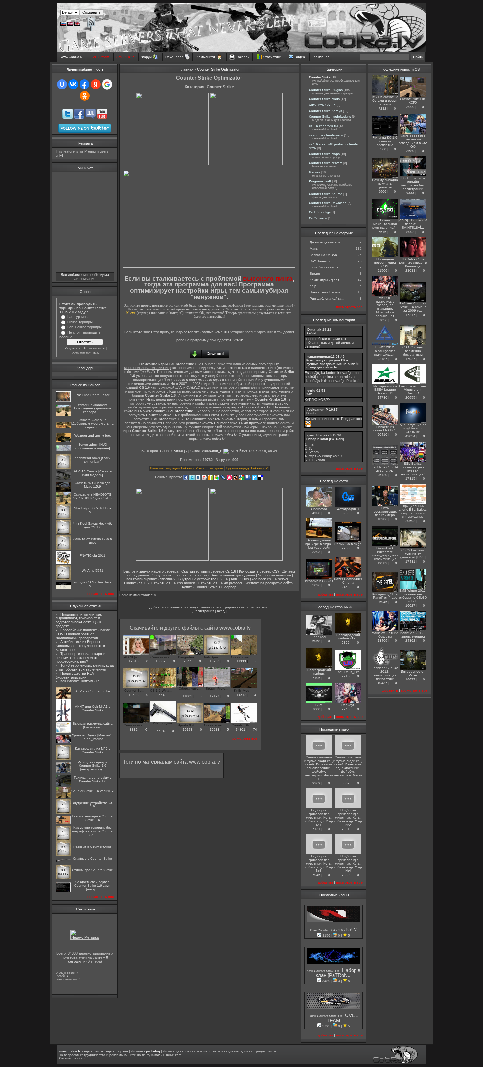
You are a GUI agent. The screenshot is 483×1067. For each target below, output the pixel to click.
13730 (214, 661)
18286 (382, 519)
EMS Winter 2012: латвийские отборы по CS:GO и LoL (413, 596)
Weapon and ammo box (92, 435)
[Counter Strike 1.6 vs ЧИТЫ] (63, 797)
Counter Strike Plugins (326, 90)
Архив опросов (94, 348)
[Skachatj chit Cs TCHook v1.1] (63, 518)
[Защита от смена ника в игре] (63, 549)
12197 (214, 696)
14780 (382, 397)
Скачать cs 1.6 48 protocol (220, 583)
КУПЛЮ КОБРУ (317, 400)
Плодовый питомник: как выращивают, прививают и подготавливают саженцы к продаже (79, 620)
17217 (410, 315)
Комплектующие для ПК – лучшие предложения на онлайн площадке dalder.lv (332, 363)
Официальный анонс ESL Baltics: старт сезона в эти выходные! (413, 511)
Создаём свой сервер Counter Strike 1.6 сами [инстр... (92, 885)
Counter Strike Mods (324, 99)
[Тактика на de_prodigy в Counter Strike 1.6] (63, 785)
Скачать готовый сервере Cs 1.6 (208, 571)
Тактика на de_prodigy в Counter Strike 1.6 (92, 779)
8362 (346, 783)
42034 (410, 436)
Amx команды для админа (233, 575)
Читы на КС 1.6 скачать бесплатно (385, 141)
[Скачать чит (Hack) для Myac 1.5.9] (63, 490)
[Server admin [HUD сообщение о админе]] (63, 449)
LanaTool (319, 636)
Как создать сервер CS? (259, 571)
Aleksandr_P (212, 451)
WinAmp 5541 (92, 570)
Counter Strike (171, 451)
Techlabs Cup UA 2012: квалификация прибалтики (385, 673)
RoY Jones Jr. (320, 261)
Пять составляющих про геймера (385, 511)
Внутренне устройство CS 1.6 (92, 804)
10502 (161, 661)
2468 (346, 587)
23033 (410, 270)
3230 (346, 513)
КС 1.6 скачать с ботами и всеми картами (385, 100)
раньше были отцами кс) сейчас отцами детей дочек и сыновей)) (329, 342)
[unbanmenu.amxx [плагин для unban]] (63, 468)
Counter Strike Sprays (325, 111)
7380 (346, 875)
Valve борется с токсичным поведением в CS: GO (413, 141)
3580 (410, 151)
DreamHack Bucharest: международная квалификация (385, 553)
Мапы (314, 248)
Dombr (311, 413)
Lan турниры (77, 317)
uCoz (81, 1058)
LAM (318, 705)
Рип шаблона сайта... (327, 298)
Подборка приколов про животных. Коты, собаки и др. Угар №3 (319, 863)
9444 (410, 193)
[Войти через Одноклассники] (85, 96)
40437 (382, 683)
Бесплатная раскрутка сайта (269, 583)
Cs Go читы (318, 218)
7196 (316, 678)
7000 (316, 709)
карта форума (117, 1051)
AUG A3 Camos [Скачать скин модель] (93, 473)
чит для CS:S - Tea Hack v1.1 (92, 584)
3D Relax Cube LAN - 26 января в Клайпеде (413, 262)
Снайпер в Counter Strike (92, 858)
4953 (316, 513)
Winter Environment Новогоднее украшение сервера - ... (92, 408)
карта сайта (93, 1051)
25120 (382, 475)
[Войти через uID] (62, 84)
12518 (134, 661)
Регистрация (204, 611)
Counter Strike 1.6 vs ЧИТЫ (92, 791)
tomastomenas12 (321, 356)
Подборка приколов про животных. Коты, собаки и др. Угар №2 (348, 817)
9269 (316, 783)
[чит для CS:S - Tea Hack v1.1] (63, 588)
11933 (241, 661)
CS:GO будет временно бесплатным (413, 350)
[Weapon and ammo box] (63, 441)
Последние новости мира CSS (385, 262)
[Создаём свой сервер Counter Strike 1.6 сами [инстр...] (63, 891)
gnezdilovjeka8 (319, 435)
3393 (316, 552)
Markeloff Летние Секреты (385, 634)
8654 (161, 695)
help (313, 286)
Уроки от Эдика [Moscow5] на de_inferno (92, 737)
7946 (316, 875)
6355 (346, 642)
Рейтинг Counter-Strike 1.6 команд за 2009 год (412, 307)
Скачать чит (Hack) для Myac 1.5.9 (92, 484)
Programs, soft (320, 181)
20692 (410, 521)
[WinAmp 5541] (63, 578)
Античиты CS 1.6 (322, 105)
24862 (410, 640)
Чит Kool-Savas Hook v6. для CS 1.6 (92, 525)
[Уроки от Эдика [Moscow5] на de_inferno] (63, 742)
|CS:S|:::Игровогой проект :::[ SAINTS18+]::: (412, 224)
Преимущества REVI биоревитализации (75, 675)
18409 (382, 640)
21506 (382, 270)
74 (254, 729)
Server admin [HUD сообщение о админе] (92, 446)
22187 (382, 359)
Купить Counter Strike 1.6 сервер (209, 587)
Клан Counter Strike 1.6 (327, 930)
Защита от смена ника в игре (92, 540)
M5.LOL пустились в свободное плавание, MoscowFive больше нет (385, 307)
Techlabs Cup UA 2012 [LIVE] (385, 468)
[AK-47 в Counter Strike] (63, 697)
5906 (382, 191)
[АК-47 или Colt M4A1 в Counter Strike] (63, 720)
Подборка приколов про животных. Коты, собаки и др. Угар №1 (319, 817)
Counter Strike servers (325, 163)
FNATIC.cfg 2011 (92, 555)
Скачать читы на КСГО (413, 100)
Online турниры (80, 322)
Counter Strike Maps (324, 154)
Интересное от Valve (413, 673)
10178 (188, 729)
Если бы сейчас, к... (325, 267)
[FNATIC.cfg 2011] (63, 563)
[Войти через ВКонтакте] (73, 84)
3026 (316, 585)
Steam (315, 273)
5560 (382, 149)
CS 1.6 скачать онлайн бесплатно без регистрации (413, 183)
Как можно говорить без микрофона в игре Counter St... (93, 831)
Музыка (314, 172)
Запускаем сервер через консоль (180, 575)
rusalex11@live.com (166, 1055)
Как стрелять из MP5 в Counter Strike (92, 750)
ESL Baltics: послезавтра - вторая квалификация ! (413, 469)
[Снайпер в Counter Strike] (63, 861)
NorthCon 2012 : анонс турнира (413, 634)
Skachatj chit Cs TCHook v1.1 (92, 509)
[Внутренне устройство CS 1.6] (63, 812)
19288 (214, 729)
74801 (240, 729)
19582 (382, 563)
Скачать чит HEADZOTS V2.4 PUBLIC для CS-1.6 (92, 496)
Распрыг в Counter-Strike (92, 846)
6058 (316, 641)
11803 (187, 696)
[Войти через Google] (107, 84)
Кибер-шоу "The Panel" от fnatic (385, 595)
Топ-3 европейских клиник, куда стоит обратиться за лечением (85, 667)
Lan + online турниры (84, 327)
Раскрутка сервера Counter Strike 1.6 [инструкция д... (92, 765)
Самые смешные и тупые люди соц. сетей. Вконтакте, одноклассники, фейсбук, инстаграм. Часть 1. (319, 768)
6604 (161, 731)
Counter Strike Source (325, 194)
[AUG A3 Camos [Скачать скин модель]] (63, 479)
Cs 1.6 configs (320, 212)
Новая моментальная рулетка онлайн (385, 224)
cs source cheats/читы (326, 135)
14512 (241, 695)
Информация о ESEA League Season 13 (385, 389)
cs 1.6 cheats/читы (323, 126)
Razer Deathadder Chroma (348, 580)
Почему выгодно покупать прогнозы (385, 183)
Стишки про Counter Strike (92, 870)
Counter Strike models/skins (330, 116)
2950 (346, 548)
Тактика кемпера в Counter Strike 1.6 (93, 818)
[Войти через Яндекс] (96, 84)
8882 (134, 729)
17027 (410, 359)
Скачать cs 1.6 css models (173, 583)
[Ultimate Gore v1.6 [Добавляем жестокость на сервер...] (63, 427)
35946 (382, 602)
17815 (410, 478)
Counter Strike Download (328, 203)
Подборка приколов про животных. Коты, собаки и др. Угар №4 (348, 863)
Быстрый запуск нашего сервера (150, 571)
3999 (410, 107)
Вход (221, 611)
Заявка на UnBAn (323, 255)
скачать (176, 411)
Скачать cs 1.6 (136, 583)
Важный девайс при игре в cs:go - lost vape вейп (319, 543)
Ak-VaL (311, 333)
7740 (346, 709)
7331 (346, 829)
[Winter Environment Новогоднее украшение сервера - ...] (63, 414)
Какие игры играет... (326, 280)
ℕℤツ (351, 929)
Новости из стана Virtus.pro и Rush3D (413, 389)
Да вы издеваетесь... (326, 242)
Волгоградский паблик (319, 671)
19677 (410, 679)
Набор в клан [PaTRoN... (338, 973)
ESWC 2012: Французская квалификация (385, 350)
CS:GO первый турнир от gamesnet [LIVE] (413, 553)
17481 (410, 561)
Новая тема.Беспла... (327, 292)
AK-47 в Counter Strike (92, 691)
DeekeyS (348, 705)
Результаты (72, 348)
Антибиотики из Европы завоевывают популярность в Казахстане (80, 646)
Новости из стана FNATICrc (385, 428)
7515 (382, 232)
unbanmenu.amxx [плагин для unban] (93, 459)
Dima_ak (314, 329)
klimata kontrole (337, 377)
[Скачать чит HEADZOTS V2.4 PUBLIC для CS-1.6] (63, 502)
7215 (346, 676)
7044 (188, 661)
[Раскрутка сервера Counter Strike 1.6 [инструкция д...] (63, 772)
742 (309, 394)
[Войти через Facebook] (84, 84)
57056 (382, 320)
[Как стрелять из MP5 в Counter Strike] (63, 758)
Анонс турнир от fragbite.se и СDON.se (413, 428)
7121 (316, 829)
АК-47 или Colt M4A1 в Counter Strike (92, 708)
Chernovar (319, 509)
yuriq (311, 390)
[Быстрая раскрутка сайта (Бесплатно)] (63, 731)
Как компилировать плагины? (150, 579)
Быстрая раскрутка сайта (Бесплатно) (93, 725)
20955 (410, 397)
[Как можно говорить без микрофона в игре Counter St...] (63, 839)
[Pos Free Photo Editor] (63, 401)
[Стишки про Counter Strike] (63, 878)
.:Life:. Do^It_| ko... (348, 672)
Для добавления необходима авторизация (85, 277)
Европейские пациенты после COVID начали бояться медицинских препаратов (83, 634)
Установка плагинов (274, 575)
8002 (410, 232)
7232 (382, 108)
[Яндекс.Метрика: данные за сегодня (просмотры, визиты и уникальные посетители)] (84, 935)
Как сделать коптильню (79, 681)
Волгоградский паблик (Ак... (348, 636)
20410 (382, 434)
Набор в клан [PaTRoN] (325, 439)
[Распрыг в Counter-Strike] (63, 855)
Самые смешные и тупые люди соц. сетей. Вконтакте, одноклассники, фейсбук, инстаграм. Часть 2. (348, 768)
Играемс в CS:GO (319, 581)
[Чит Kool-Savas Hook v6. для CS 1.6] (63, 533)
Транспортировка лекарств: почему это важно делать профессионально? (81, 657)
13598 (134, 695)
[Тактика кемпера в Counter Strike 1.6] (63, 823)
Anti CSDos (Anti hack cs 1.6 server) (260, 579)
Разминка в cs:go (348, 544)
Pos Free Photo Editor (92, 395)
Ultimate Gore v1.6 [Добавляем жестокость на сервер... (92, 423)
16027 (410, 605)
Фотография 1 (348, 509)
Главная (186, 69)
